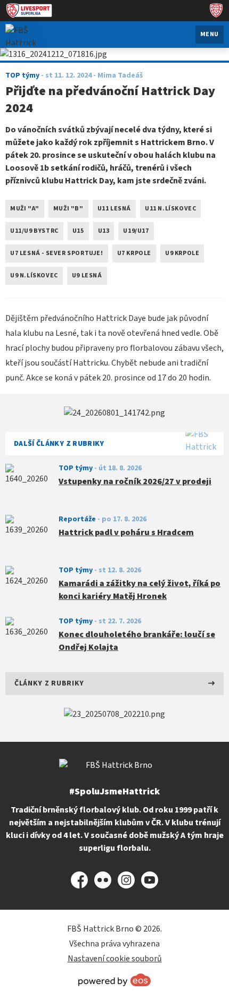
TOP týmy (76, 468)
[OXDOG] (114, 714)
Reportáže (77, 519)
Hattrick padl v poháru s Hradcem (126, 532)
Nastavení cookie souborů (115, 958)
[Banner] (114, 413)
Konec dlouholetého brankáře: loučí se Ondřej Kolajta (137, 641)
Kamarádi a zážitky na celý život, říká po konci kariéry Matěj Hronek (139, 590)
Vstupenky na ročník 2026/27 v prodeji (135, 481)
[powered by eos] (114, 979)
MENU (209, 34)
